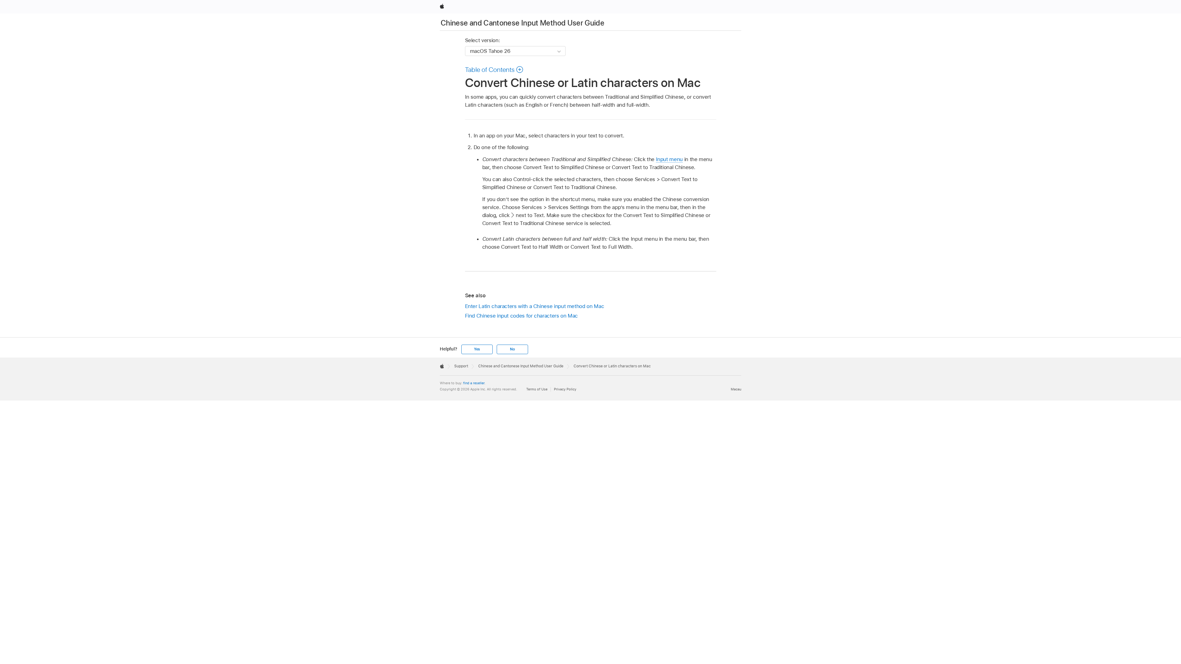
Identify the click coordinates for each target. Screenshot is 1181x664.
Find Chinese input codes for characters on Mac (521, 316)
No (512, 349)
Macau (736, 389)
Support (461, 366)
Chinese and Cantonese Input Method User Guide (522, 22)
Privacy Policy (565, 389)
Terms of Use (536, 389)
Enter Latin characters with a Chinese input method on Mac (534, 306)
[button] (494, 69)
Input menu (669, 159)
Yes (477, 349)
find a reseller (473, 383)
